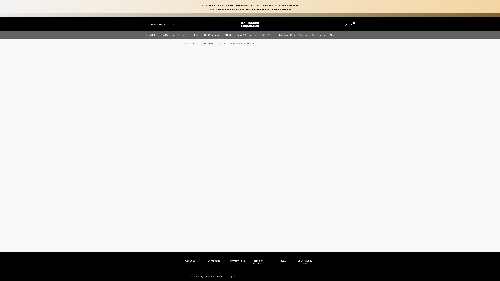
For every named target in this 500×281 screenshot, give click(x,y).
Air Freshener (318, 35)
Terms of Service (258, 262)
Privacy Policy (238, 260)
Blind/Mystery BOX (284, 35)
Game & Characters (246, 35)
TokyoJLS (280, 260)
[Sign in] (346, 24)
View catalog (157, 24)
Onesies (334, 35)
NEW (195, 35)
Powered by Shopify (225, 276)
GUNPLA (265, 35)
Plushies (302, 35)
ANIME (228, 35)
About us (190, 260)
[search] (174, 24)
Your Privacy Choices (305, 262)
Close (497, 6)
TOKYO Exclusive (211, 35)
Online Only (183, 35)
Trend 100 (151, 35)
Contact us (213, 260)
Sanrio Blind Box (167, 35)
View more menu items (344, 35)
